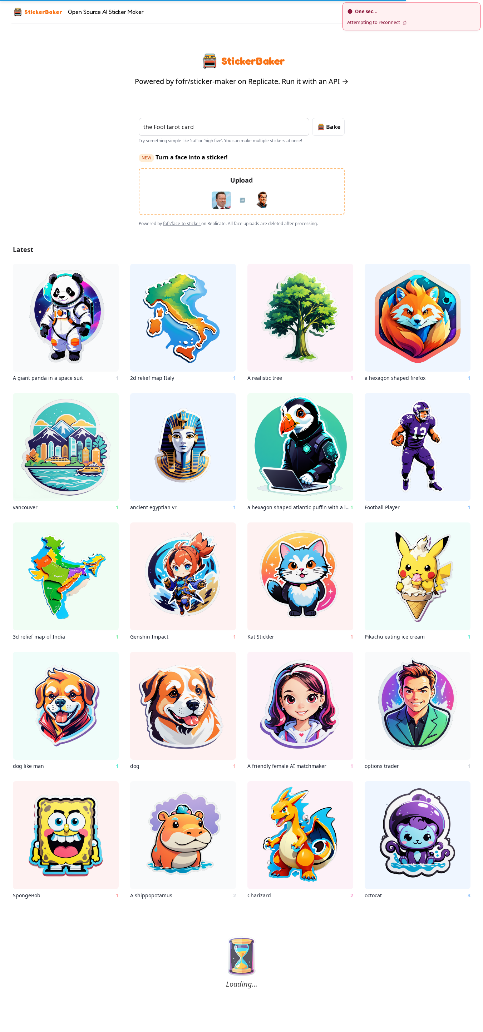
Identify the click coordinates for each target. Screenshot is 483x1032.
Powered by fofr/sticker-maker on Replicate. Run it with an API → (242, 81)
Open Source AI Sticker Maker (106, 11)
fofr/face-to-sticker (182, 223)
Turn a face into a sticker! (185, 157)
